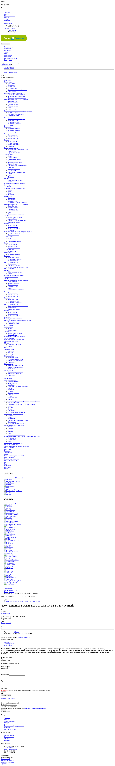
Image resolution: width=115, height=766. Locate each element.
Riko (10, 550)
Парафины (11, 385)
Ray (9, 545)
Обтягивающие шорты (15, 180)
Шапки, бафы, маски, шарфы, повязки (16, 99)
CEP (10, 494)
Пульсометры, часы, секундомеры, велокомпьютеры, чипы (22, 436)
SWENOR (15, 560)
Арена (12, 584)
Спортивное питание (10, 58)
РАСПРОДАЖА (9, 125)
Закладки (7, 738)
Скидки (6, 17)
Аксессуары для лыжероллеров (13, 414)
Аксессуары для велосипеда (12, 443)
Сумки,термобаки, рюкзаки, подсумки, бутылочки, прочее (22, 401)
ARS (10, 479)
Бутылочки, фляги (13, 402)
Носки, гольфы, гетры (11, 148)
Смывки (10, 394)
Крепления (11, 418)
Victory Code (17, 581)
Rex (9, 548)
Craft (10, 505)
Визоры (10, 431)
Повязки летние (13, 104)
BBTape (13, 489)
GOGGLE (15, 513)
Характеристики (9, 643)
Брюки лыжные (13, 136)
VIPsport (13, 577)
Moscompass (17, 524)
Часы (9, 441)
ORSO (12, 531)
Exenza (12, 510)
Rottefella (14, 556)
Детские (10, 354)
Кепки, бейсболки (13, 103)
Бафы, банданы (12, 101)
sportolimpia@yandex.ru (11, 72)
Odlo (10, 532)
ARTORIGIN (18, 481)
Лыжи (6, 454)
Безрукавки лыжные (14, 130)
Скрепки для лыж (13, 393)
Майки (10, 173)
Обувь (6, 53)
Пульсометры (12, 438)
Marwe (12, 523)
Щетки (10, 399)
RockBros (15, 552)
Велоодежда (8, 82)
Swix (10, 572)
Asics (10, 484)
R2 (9, 542)
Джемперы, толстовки (11, 185)
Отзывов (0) (8, 645)
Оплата (6, 14)
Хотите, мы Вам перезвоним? (20, 65)
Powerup (13, 537)
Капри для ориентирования (16, 96)
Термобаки (11, 410)
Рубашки (10, 175)
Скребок (10, 391)
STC (10, 558)
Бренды (6, 468)
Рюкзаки (10, 407)
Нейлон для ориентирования (13, 93)
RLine (11, 543)
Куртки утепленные (14, 144)
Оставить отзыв (5, 613)
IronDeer (13, 516)
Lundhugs (15, 521)
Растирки (11, 389)
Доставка (7, 12)
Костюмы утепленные (14, 123)
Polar (10, 535)
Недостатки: (4, 681)
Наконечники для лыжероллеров (18, 420)
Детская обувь (8, 370)
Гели (5, 464)
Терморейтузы (12, 164)
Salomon (13, 561)
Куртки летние (12, 141)
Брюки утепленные (14, 138)
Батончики (7, 467)
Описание (7, 642)
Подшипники (12, 422)
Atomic (12, 486)
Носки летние (12, 151)
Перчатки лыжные (13, 115)
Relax (11, 547)
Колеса (10, 417)
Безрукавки (7, 127)
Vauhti (11, 579)
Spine (11, 568)
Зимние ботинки (13, 357)
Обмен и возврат (9, 16)
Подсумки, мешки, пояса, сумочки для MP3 (21, 404)
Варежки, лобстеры (14, 112)
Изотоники (7, 465)
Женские (10, 352)
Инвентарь (7, 56)
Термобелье (7, 161)
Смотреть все (12, 91)
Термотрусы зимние (14, 169)
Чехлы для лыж (12, 397)
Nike (10, 526)
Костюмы (7, 117)
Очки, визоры (8, 430)
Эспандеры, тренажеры (11, 459)
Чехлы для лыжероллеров (16, 423)
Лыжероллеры (8, 452)
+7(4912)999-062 (9, 68)
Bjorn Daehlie (18, 491)
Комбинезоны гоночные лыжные (14, 183)
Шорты (6, 178)
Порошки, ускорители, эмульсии (18, 386)
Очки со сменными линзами (16, 435)
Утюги (10, 396)
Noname (13, 527)
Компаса (7, 451)
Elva (10, 508)
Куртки (6, 140)
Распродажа (8, 60)
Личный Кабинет (9, 735)
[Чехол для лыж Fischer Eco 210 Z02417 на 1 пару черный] (22, 601)
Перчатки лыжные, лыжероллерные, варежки (18, 111)
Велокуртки (11, 85)
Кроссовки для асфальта (15, 359)
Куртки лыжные (13, 143)
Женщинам (7, 50)
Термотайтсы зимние (14, 159)
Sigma (11, 566)
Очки (9, 433)
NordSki (13, 529)
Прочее (10, 388)
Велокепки (11, 83)
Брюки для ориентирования (16, 94)
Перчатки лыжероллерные (16, 114)
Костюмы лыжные (13, 122)
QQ (9, 539)
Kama (11, 519)
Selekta (12, 563)
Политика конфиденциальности (14, 726)
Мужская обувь (9, 356)
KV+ (10, 518)
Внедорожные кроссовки (15, 360)
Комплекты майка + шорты (16, 119)
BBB (10, 487)
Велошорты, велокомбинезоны (17, 90)
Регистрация (12, 30)
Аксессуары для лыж (10, 380)
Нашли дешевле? (6, 623)
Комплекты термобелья (15, 162)
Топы (9, 193)
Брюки (6, 133)
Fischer (12, 511)
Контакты (7, 20)
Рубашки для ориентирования (17, 98)
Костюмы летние (13, 120)
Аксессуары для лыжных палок (14, 425)
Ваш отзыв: (4, 688)
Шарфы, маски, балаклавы (16, 214)
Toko (10, 576)
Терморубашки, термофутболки (17, 165)
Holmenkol (15, 514)
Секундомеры (12, 439)
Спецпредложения (10, 729)
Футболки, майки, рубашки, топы (14, 172)
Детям (6, 52)
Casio (15, 503)
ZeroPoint (14, 582)
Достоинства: (5, 674)
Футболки (11, 177)
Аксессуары (8, 55)
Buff (10, 492)
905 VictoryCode (18, 478)
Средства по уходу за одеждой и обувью (16, 446)
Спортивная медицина (11, 444)
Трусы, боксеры (9, 167)
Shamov (13, 564)
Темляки (10, 428)
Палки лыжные (9, 457)
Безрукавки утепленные (15, 132)
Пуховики (11, 146)
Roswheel (14, 555)
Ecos (10, 506)
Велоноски (11, 86)
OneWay (13, 534)
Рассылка (7, 740)
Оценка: (3, 691)
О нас (6, 19)
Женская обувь (8, 364)
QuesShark (15, 540)
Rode (10, 553)
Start (10, 569)
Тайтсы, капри (8, 154)
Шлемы (10, 415)
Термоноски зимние (14, 152)
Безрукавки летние (13, 128)
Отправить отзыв (6, 695)
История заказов (9, 737)
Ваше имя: (4, 668)
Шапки (10, 107)
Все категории (8, 47)
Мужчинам (7, 48)
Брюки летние (12, 135)
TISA (11, 574)
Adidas (12, 483)
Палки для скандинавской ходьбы (14, 456)
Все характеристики (24, 637)
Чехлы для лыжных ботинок (16, 412)
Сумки (10, 409)
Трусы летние (12, 170)
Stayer (11, 571)
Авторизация (12, 32)
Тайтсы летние (12, 157)
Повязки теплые (13, 106)
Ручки (10, 427)
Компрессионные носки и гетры (18, 149)
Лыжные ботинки (9, 349)
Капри (10, 156)
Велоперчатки (12, 88)
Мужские (11, 351)
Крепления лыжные (14, 381)
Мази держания (12, 383)
